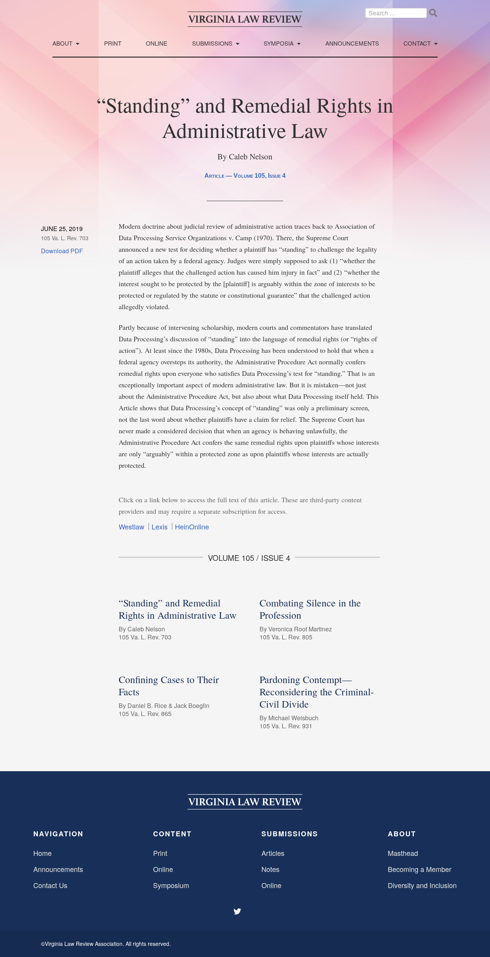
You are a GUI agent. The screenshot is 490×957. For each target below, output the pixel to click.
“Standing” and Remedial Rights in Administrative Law (178, 608)
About (62, 43)
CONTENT (172, 834)
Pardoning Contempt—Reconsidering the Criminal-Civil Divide (317, 691)
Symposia (279, 43)
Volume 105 (249, 175)
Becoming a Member (419, 869)
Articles (272, 853)
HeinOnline (192, 526)
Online (156, 43)
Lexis (160, 526)
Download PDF (62, 250)
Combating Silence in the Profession (310, 608)
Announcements (352, 43)
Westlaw (131, 526)
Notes (270, 869)
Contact (417, 43)
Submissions (212, 43)
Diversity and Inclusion (422, 885)
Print (112, 43)
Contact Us (50, 885)
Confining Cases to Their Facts (169, 685)
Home (42, 853)
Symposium (171, 885)
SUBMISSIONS (289, 834)
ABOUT (402, 834)
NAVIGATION (58, 834)
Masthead (403, 853)
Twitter (238, 911)
